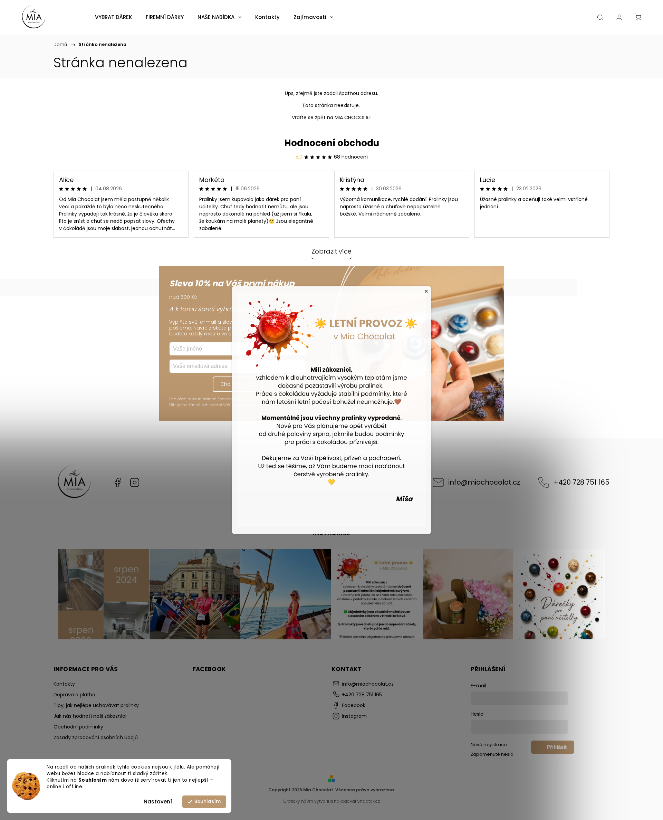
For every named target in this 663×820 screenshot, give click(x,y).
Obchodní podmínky (78, 726)
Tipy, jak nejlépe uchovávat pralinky (96, 705)
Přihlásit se (557, 749)
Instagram (134, 482)
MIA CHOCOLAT (353, 117)
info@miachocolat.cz (484, 482)
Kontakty (64, 683)
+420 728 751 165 (581, 482)
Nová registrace (489, 744)
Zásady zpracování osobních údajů (96, 737)
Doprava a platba (74, 694)
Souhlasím (207, 801)
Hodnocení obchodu (331, 143)
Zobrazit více (331, 251)
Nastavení (158, 801)
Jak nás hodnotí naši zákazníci (90, 716)
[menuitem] (113, 17)
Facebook (117, 482)
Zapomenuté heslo (492, 754)
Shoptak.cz (368, 801)
